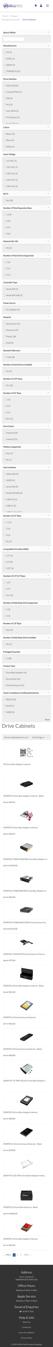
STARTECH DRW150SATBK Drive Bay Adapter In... (25, 859)
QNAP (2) (10, 65)
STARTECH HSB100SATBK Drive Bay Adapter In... (25, 891)
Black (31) (10, 134)
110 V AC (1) (12, 167)
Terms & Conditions (26, 1332)
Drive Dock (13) (13, 679)
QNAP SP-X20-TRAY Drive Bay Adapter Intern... (24, 1175)
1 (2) (8, 262)
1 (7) (8, 582)
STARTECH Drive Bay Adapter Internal (20, 827)
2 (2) (8, 528)
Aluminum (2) (12, 330)
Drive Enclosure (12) (15, 685)
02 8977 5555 (28, 1311)
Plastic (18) (11, 336)
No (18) (9, 200)
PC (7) (9, 460)
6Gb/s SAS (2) (12, 474)
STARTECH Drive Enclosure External (19, 1017)
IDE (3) (9, 98)
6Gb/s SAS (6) (12, 85)
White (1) (10, 146)
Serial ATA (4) (12, 123)
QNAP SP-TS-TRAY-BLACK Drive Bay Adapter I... (24, 1080)
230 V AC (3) (12, 186)
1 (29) (8, 214)
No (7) (9, 541)
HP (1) (9, 52)
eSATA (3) (10, 480)
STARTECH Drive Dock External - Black (20, 1207)
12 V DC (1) (11, 160)
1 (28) (8, 658)
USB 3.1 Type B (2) (14, 512)
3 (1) (8, 227)
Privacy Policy (26, 1338)
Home (5, 16)
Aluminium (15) (13, 323)
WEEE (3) (10, 712)
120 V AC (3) (12, 173)
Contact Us (26, 1327)
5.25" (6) (10, 568)
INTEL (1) (10, 58)
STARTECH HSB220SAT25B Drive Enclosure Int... (25, 922)
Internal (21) (11, 439)
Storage (13, 16)
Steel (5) (10, 342)
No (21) (9, 630)
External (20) (12, 433)
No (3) (9, 248)
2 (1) (8, 268)
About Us (26, 1322)
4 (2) (8, 233)
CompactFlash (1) (14, 92)
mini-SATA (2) (12, 111)
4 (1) (8, 274)
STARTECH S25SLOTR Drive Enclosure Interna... (24, 954)
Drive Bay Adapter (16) (16, 672)
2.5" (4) (9, 555)
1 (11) (8, 522)
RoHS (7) (10, 706)
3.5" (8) (9, 562)
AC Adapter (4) (13, 309)
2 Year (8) (10, 357)
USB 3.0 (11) (11, 499)
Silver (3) (10, 140)
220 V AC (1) (12, 180)
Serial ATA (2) (12, 289)
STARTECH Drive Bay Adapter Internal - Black (23, 796)
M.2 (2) (9, 104)
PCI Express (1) (13, 117)
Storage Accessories (11, 19)
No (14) (9, 595)
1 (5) (8, 399)
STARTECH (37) (13, 71)
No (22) (9, 385)
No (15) (9, 418)
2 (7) (8, 589)
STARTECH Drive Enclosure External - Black (22, 1049)
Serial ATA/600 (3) (14, 295)
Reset (47, 720)
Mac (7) (9, 453)
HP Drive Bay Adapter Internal (16, 764)
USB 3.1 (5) (11, 505)
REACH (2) (11, 699)
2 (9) (8, 221)
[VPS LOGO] (12, 5)
